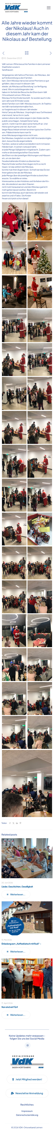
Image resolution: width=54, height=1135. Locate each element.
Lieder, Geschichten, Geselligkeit (17, 886)
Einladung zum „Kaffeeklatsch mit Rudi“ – (21, 943)
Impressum (27, 1111)
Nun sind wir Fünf (10, 1006)
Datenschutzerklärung (27, 1115)
